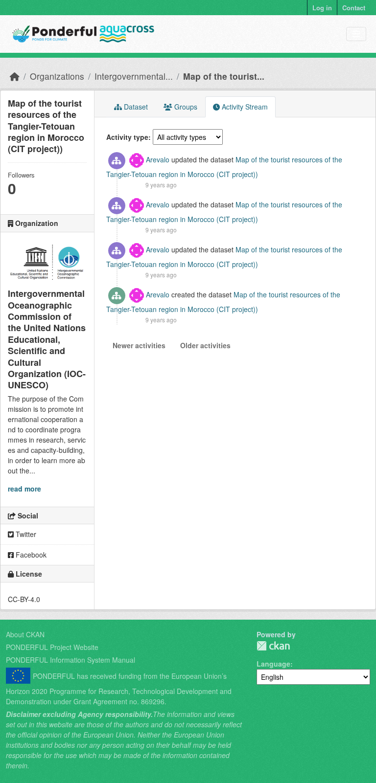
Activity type (127, 137)
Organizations (57, 76)
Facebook (30, 554)
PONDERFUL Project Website (52, 647)
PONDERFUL (273, 646)
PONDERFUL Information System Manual (70, 660)
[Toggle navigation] (356, 34)
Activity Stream (244, 107)
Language (273, 664)
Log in (322, 7)
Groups (184, 107)
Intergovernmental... (133, 76)
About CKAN (25, 634)
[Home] (15, 76)
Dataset (135, 107)
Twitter (25, 534)
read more (24, 488)
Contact (353, 7)
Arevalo (157, 159)
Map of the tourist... (223, 76)
